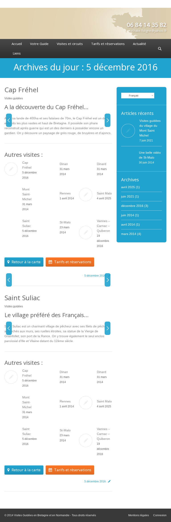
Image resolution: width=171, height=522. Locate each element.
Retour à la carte (26, 261)
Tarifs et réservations (72, 261)
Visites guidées (13, 98)
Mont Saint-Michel (26, 194)
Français (133, 95)
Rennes (65, 193)
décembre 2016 (132, 206)
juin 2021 (127, 196)
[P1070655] (37, 128)
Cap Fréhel (21, 89)
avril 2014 (128, 224)
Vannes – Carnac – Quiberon (103, 225)
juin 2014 (127, 215)
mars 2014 (128, 234)
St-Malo (65, 222)
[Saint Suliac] (37, 336)
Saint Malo (104, 193)
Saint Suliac (22, 297)
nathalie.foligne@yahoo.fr (148, 31)
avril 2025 (128, 187)
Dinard (101, 164)
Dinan (64, 164)
